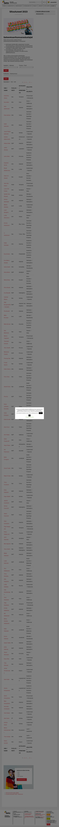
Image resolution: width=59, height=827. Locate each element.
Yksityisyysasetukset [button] (29, 417)
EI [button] (29, 415)
